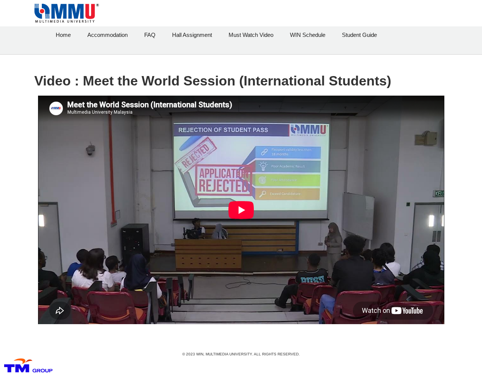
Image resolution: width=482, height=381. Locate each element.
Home (63, 35)
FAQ (150, 35)
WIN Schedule (307, 35)
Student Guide (359, 35)
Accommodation (107, 35)
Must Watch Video (251, 35)
